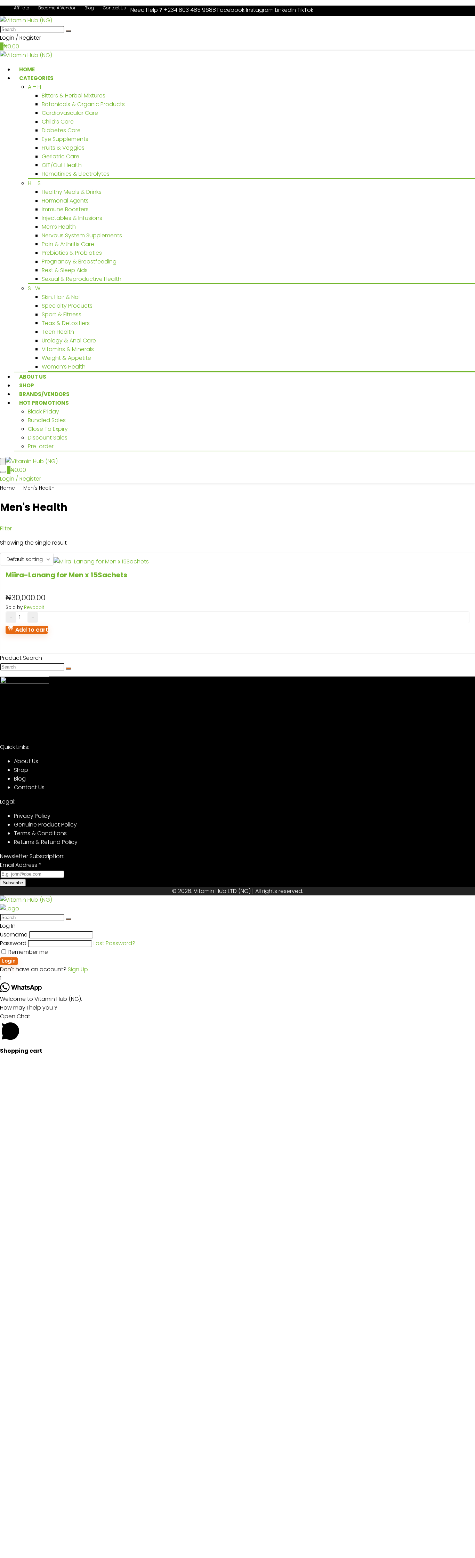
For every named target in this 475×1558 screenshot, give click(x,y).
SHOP (26, 385)
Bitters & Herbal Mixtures (73, 96)
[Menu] (3, 461)
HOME (27, 69)
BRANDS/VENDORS (44, 394)
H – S (34, 183)
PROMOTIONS (44, 402)
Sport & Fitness (61, 314)
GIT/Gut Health (62, 165)
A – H (34, 87)
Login (9, 961)
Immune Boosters (65, 209)
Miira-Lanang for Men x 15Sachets (66, 575)
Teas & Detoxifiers (66, 323)
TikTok (305, 10)
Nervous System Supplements (82, 235)
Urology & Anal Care (69, 341)
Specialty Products (67, 306)
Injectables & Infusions (72, 218)
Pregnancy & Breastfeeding (79, 262)
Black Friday (43, 412)
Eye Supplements (65, 139)
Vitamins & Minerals (68, 349)
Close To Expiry (48, 429)
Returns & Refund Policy (46, 842)
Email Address (20, 865)
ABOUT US (32, 376)
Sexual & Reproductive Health (81, 279)
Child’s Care (58, 122)
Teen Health (58, 332)
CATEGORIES (36, 78)
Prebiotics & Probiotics (72, 253)
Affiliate (21, 8)
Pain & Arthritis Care (68, 244)
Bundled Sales (47, 420)
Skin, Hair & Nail (61, 297)
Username (13, 935)
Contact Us (114, 8)
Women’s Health (64, 367)
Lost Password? (114, 943)
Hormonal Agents (65, 201)
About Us (26, 761)
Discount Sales (47, 438)
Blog (89, 8)
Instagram (260, 10)
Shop (21, 770)
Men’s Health (59, 227)
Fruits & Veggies (63, 148)
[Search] (68, 31)
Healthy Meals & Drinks (72, 192)
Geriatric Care (60, 156)
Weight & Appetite (66, 358)
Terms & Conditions (40, 833)
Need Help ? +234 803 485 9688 (173, 10)
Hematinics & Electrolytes (76, 174)
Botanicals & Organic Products (83, 104)
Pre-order (41, 446)
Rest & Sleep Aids (65, 270)
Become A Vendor (56, 8)
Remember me (27, 952)
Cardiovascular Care (70, 113)
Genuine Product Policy (45, 825)
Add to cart (31, 630)
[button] (237, 1028)
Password (13, 943)
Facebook (231, 10)
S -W (34, 288)
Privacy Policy (32, 816)
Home (7, 487)
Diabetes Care (61, 130)
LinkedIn (286, 10)
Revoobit (34, 607)
